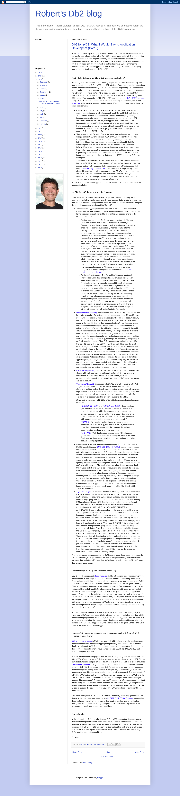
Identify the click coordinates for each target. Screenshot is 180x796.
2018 (40, 141)
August (42, 95)
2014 (40, 155)
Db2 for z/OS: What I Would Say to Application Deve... (50, 102)
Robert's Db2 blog (68, 13)
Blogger (100, 778)
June (42, 108)
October (43, 89)
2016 (40, 148)
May (41, 111)
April (42, 114)
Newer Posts (77, 752)
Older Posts (139, 752)
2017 (40, 145)
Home (108, 752)
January (43, 124)
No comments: (99, 744)
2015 (40, 151)
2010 (40, 168)
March (42, 117)
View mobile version (108, 757)
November (44, 85)
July (41, 98)
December (44, 82)
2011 (40, 164)
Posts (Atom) (87, 763)
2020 (40, 135)
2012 (40, 161)
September (44, 92)
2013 (40, 158)
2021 (40, 131)
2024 (40, 76)
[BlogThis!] (111, 744)
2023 (40, 79)
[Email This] (108, 744)
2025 (40, 73)
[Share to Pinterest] (119, 744)
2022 (40, 128)
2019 (40, 138)
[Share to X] (114, 744)
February (43, 121)
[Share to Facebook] (116, 744)
